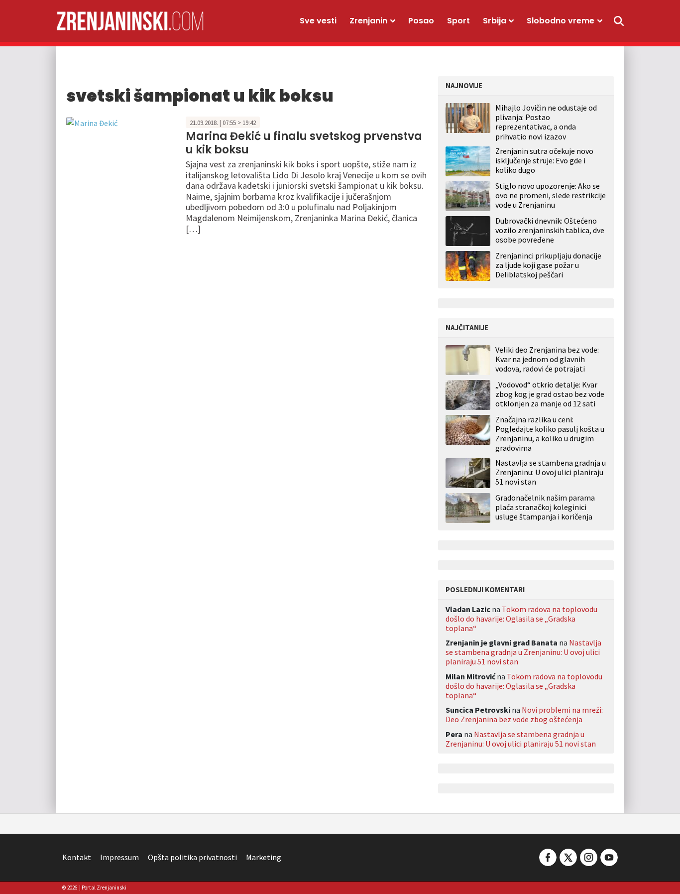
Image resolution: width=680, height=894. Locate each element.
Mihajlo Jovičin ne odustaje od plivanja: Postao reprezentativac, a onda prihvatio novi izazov (546, 122)
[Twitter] (568, 856)
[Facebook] (548, 856)
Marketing (263, 857)
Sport (458, 20)
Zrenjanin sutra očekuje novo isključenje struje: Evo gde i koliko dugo (544, 160)
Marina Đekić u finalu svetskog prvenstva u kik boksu (304, 142)
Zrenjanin (368, 20)
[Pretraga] (619, 21)
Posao (421, 20)
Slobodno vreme (560, 20)
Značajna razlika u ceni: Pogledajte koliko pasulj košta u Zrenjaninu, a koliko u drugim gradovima (549, 434)
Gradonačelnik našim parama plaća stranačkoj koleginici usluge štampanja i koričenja (545, 507)
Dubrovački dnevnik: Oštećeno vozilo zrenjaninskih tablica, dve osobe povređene (549, 230)
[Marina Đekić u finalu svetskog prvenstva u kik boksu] (91, 122)
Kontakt (76, 857)
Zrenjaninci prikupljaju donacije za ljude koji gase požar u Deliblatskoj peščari (548, 265)
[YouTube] (608, 856)
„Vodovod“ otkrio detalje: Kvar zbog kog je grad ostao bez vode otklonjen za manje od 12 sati (549, 394)
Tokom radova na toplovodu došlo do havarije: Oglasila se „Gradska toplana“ (521, 618)
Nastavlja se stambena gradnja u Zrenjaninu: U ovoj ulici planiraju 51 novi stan (550, 472)
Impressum (119, 857)
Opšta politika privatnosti (192, 857)
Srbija (494, 20)
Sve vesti (318, 20)
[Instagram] (588, 856)
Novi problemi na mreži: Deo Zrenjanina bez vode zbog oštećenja (524, 714)
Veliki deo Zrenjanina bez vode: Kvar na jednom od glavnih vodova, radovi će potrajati (547, 359)
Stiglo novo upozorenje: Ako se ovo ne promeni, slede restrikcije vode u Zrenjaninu (550, 195)
